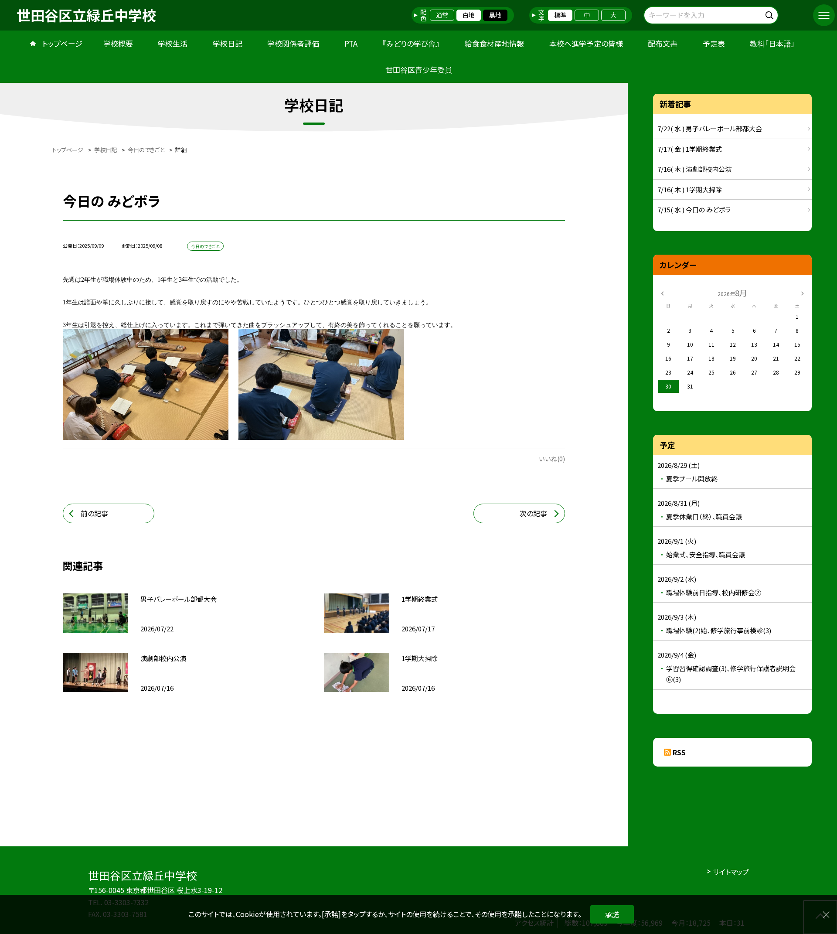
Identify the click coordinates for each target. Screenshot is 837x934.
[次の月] (802, 292)
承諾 (612, 914)
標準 (560, 14)
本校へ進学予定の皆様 (586, 43)
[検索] (770, 13)
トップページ (62, 43)
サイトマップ (731, 871)
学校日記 (227, 43)
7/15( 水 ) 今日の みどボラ (694, 209)
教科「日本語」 (772, 43)
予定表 (714, 43)
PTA (350, 43)
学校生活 (172, 43)
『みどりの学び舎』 (410, 43)
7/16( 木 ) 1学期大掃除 (689, 189)
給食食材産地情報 (494, 43)
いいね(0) (552, 458)
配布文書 (662, 43)
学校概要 (118, 43)
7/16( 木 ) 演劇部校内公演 (694, 169)
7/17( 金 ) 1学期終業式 (689, 148)
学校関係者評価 (293, 43)
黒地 (495, 14)
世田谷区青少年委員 (418, 69)
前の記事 (94, 513)
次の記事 (533, 513)
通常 (442, 14)
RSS (679, 752)
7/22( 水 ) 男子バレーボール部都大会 (709, 128)
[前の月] (662, 292)
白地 (469, 14)
